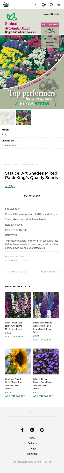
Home (8, 164)
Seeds (16, 164)
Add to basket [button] (15, 336)
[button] (35, 4)
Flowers (26, 164)
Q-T (35, 164)
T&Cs (32, 438)
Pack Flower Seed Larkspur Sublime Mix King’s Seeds (14, 325)
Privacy (32, 448)
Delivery (32, 443)
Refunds (32, 453)
